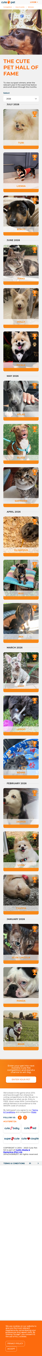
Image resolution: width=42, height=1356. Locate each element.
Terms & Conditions (14, 1163)
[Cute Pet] (8, 2)
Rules (33, 1112)
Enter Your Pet (21, 1079)
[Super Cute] (11, 1138)
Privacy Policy (15, 1343)
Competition (7, 7)
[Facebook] (20, 1118)
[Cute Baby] (11, 1128)
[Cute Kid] (30, 1128)
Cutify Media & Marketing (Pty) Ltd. (16, 1151)
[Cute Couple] (30, 1138)
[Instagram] (25, 1118)
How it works (20, 7)
